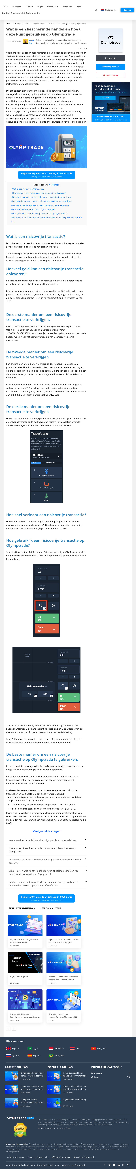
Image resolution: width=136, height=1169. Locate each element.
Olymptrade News (15, 1157)
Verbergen (54, 185)
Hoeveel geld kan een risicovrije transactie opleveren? (39, 193)
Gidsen (29, 6)
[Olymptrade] (111, 51)
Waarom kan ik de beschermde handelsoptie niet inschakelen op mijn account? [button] (45, 861)
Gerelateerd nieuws (21, 908)
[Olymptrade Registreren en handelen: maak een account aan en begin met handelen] (25, 1000)
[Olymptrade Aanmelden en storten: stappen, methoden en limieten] (63, 962)
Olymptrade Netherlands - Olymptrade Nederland (29, 1165)
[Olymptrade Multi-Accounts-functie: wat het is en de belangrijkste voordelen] (63, 925)
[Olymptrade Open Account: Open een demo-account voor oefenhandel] (11, 1102)
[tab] (46, 840)
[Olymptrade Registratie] (25, 962)
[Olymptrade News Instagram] (122, 1165)
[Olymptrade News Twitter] (108, 1165)
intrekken (67, 6)
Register (127, 10)
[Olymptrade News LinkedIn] (117, 1165)
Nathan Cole (31, 41)
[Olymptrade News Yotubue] (112, 1165)
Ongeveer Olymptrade (37, 1157)
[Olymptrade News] (20, 1120)
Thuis (5, 6)
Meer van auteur (50, 908)
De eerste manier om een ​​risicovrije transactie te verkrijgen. (41, 197)
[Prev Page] (8, 1029)
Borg (78, 6)
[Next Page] (14, 1029)
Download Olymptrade (84, 1157)
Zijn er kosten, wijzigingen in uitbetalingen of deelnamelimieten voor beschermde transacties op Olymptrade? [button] (44, 872)
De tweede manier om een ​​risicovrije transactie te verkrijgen (42, 201)
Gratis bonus (111, 75)
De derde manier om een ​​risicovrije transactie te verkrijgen (41, 205)
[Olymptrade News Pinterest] (126, 1165)
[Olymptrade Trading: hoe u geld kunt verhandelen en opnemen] (11, 1089)
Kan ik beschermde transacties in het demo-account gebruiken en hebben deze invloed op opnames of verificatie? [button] (43, 884)
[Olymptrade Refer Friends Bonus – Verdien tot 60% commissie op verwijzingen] (11, 1076)
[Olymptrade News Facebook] (103, 1165)
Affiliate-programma (61, 1157)
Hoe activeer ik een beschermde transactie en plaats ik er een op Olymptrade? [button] (42, 850)
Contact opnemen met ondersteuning (21, 13)
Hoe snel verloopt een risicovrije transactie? (34, 209)
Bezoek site (110, 58)
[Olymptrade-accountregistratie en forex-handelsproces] (25, 925)
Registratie (52, 6)
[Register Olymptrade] (111, 98)
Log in (40, 6)
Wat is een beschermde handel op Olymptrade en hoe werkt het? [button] (42, 840)
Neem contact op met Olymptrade (70, 1165)
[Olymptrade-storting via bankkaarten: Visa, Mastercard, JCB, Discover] (63, 1000)
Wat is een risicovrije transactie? (28, 189)
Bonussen (17, 6)
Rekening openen (110, 66)
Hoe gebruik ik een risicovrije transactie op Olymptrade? (39, 213)
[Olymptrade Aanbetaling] (53, 1102)
